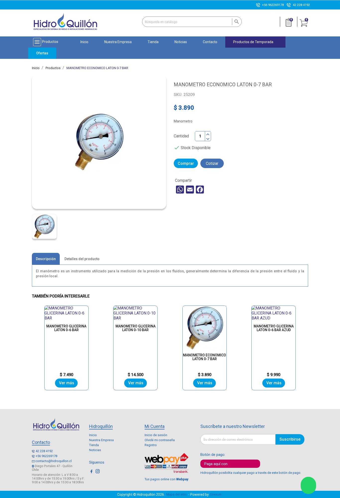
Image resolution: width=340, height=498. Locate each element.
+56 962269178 (273, 5)
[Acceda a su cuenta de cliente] (273, 24)
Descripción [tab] (46, 259)
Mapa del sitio (176, 494)
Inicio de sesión (156, 435)
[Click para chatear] (308, 485)
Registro (151, 445)
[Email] (190, 190)
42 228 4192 (301, 5)
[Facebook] (200, 190)
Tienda (94, 445)
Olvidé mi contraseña (160, 440)
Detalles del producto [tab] (82, 259)
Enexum (216, 494)
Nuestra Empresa (101, 440)
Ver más (66, 383)
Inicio (93, 435)
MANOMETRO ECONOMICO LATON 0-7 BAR (204, 357)
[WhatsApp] (180, 190)
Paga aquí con (215, 464)
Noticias (95, 450)
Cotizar (212, 163)
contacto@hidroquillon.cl (53, 461)
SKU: (178, 94)
